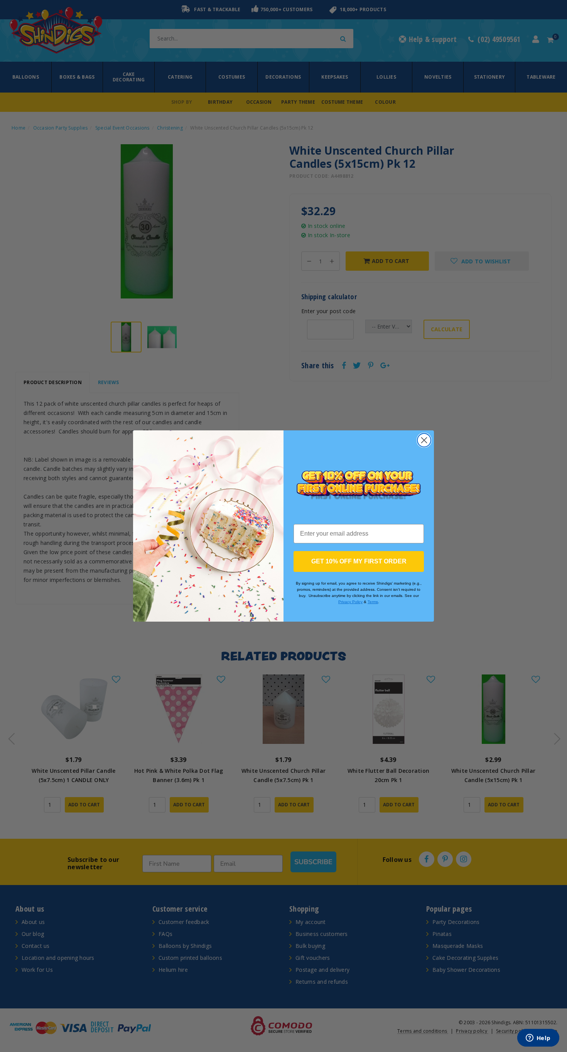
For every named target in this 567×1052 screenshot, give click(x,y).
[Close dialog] (424, 440)
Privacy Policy (350, 602)
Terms (373, 602)
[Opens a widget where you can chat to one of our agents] (538, 1038)
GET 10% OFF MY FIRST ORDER (359, 561)
